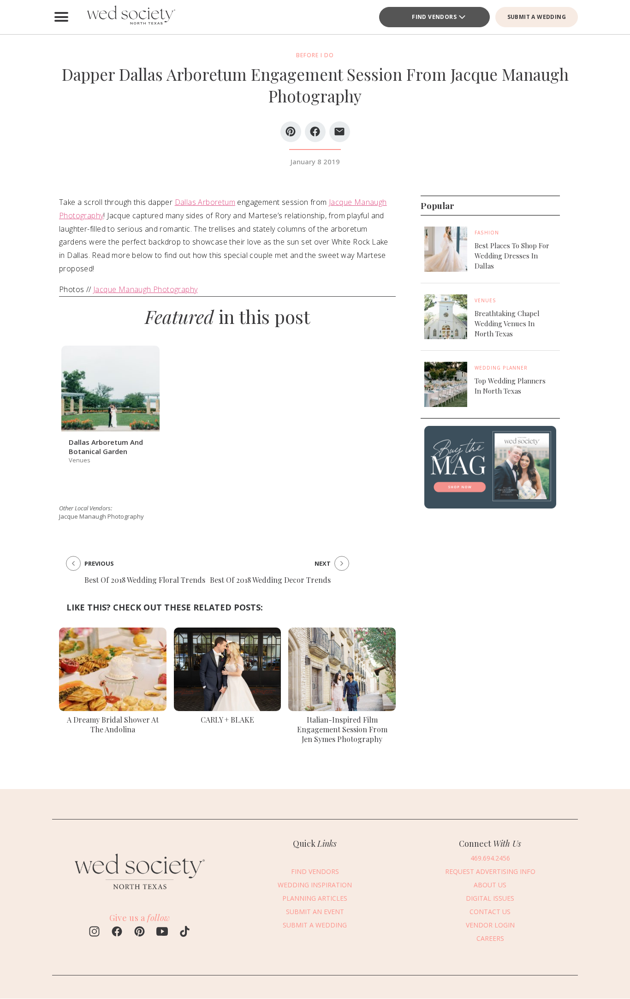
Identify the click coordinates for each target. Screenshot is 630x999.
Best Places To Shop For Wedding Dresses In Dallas (512, 255)
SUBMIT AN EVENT (315, 911)
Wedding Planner (501, 368)
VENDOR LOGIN (490, 925)
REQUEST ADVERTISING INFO (490, 871)
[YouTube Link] (162, 932)
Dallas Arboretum (205, 202)
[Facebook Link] (117, 932)
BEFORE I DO (315, 55)
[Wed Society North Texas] (130, 17)
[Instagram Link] (94, 932)
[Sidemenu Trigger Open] (61, 17)
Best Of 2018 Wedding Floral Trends (144, 580)
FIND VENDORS (434, 17)
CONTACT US (490, 911)
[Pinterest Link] (139, 932)
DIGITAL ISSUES (490, 898)
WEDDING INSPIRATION (315, 884)
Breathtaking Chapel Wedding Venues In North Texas (507, 323)
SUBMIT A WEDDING (536, 17)
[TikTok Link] (184, 932)
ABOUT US (490, 884)
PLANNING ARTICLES (314, 898)
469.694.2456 (490, 858)
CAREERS (490, 938)
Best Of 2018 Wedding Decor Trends (270, 580)
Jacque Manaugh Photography (145, 289)
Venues (485, 300)
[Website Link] (140, 893)
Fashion (487, 232)
